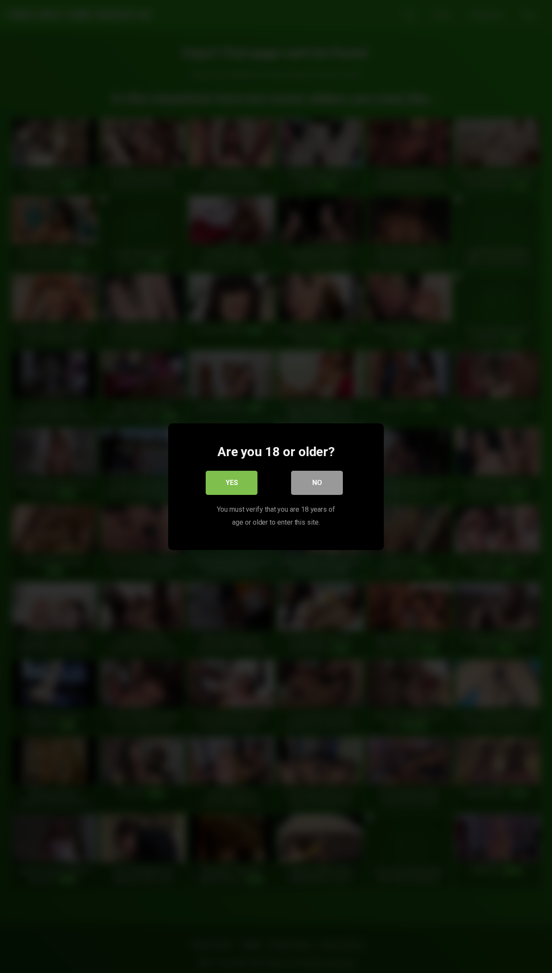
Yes (232, 482)
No (317, 482)
